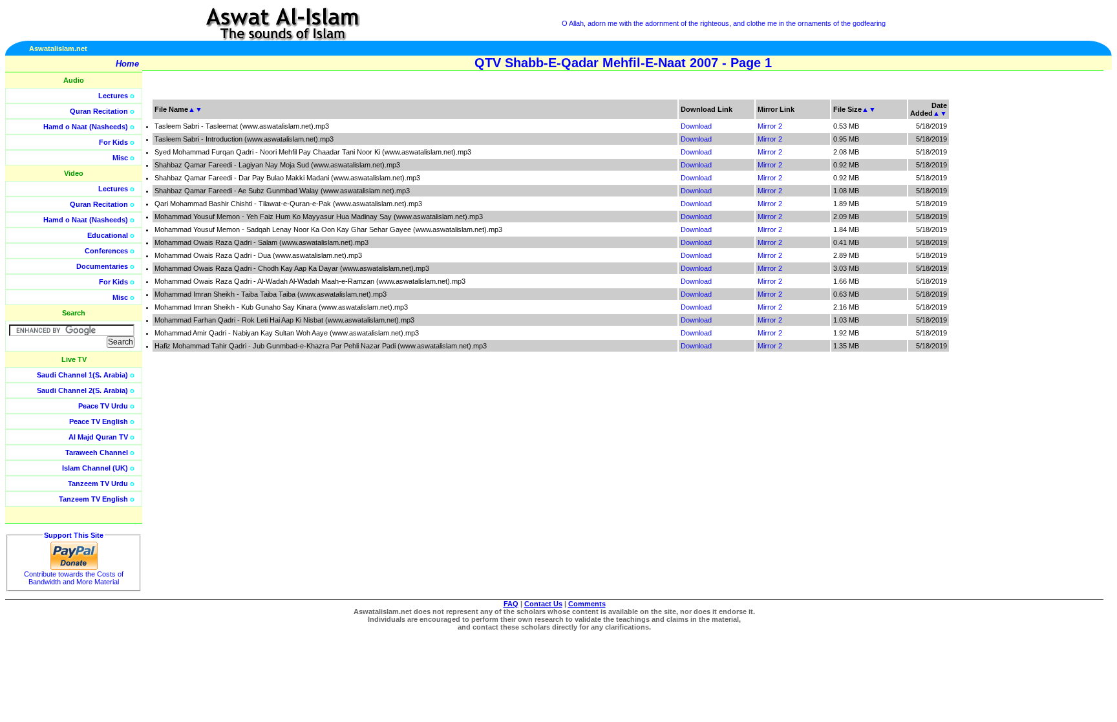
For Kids (113, 142)
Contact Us (543, 604)
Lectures (113, 96)
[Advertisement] (1055, 291)
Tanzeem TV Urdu (98, 483)
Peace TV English (98, 421)
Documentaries (102, 266)
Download (696, 126)
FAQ (511, 604)
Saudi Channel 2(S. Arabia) (82, 390)
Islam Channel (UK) (95, 468)
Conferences (106, 251)
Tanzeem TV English (93, 499)
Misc (120, 158)
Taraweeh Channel (96, 452)
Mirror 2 (770, 126)
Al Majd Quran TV (98, 437)
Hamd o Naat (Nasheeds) (85, 127)
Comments (587, 604)
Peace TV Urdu (103, 406)
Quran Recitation (99, 111)
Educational (107, 235)
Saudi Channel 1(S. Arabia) (82, 375)
